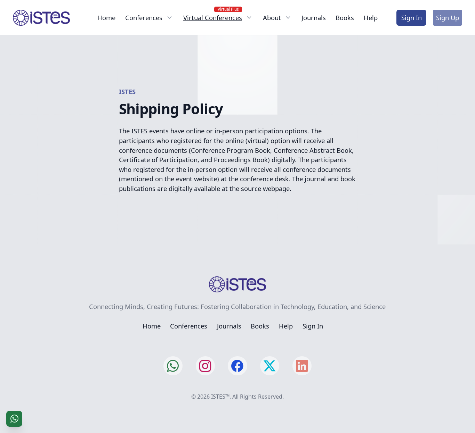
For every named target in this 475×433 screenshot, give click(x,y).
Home (106, 17)
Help (371, 17)
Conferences (188, 326)
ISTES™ (220, 396)
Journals (313, 17)
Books (345, 17)
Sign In (411, 17)
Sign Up (447, 17)
